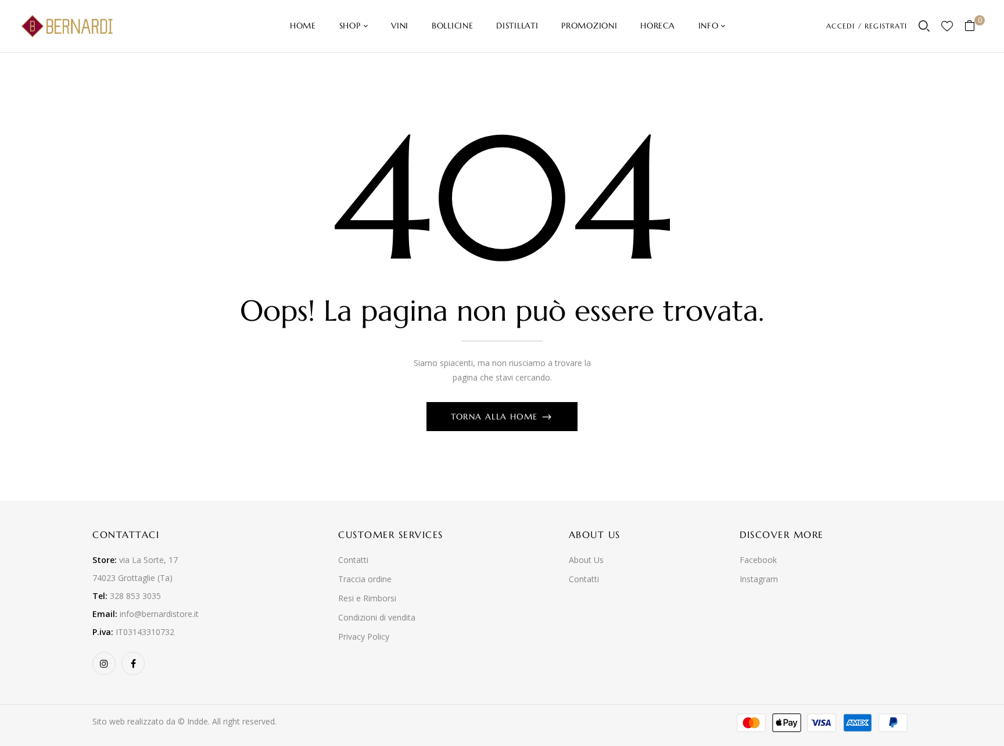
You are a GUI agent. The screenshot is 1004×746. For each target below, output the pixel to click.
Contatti (353, 559)
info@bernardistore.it (159, 613)
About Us (586, 559)
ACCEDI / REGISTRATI (866, 25)
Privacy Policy (363, 636)
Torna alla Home (496, 416)
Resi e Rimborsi (367, 598)
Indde (197, 721)
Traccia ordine (365, 578)
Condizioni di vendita (376, 617)
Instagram (759, 578)
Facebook (758, 559)
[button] (974, 26)
